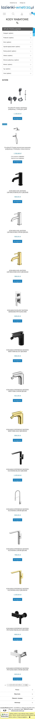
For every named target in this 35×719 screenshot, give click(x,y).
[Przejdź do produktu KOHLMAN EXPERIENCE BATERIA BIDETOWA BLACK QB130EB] (17, 338)
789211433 (26, 709)
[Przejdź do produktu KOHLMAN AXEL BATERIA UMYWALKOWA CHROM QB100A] (17, 219)
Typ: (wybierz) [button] (6, 69)
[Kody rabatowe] (17, 20)
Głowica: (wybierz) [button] (7, 55)
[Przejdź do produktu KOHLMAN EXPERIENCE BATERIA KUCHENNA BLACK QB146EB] (17, 457)
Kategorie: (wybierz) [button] (8, 33)
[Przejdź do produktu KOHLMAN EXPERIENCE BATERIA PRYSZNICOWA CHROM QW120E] (17, 656)
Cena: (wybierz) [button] (7, 73)
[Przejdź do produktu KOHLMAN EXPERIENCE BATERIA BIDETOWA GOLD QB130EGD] (17, 417)
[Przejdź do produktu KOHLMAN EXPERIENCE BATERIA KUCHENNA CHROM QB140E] (17, 497)
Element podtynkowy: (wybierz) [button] (11, 60)
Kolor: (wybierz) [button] (7, 42)
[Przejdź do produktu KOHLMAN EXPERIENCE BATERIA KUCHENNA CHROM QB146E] (17, 537)
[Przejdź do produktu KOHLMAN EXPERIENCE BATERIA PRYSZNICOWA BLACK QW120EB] (17, 616)
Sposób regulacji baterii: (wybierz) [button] (11, 46)
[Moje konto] (22, 14)
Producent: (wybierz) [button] (8, 37)
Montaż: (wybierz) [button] (7, 64)
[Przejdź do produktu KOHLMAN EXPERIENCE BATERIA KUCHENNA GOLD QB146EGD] (17, 577)
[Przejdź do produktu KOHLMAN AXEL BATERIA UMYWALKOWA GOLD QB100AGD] (17, 258)
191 (26, 685)
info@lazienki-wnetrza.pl (17, 710)
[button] (4, 14)
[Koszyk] (30, 14)
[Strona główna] (17, 7)
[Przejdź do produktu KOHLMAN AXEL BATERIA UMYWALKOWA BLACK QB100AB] (17, 179)
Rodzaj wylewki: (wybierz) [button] (9, 51)
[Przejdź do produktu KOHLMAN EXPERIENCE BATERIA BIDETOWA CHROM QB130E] (17, 378)
